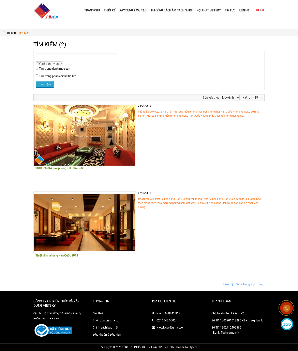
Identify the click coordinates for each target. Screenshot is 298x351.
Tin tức (230, 10)
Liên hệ (244, 10)
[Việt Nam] (257, 10)
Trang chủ (92, 10)
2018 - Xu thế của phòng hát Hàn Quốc (59, 168)
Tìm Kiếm (24, 32)
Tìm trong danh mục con (54, 68)
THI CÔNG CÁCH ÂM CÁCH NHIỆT (172, 10)
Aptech (193, 347)
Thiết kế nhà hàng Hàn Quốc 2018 (56, 255)
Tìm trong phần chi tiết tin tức (57, 76)
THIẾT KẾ (109, 10)
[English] (262, 10)
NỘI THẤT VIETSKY (209, 10)
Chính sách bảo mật (105, 327)
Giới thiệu (98, 313)
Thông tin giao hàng (105, 320)
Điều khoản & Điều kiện (107, 334)
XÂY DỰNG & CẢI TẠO (133, 10)
